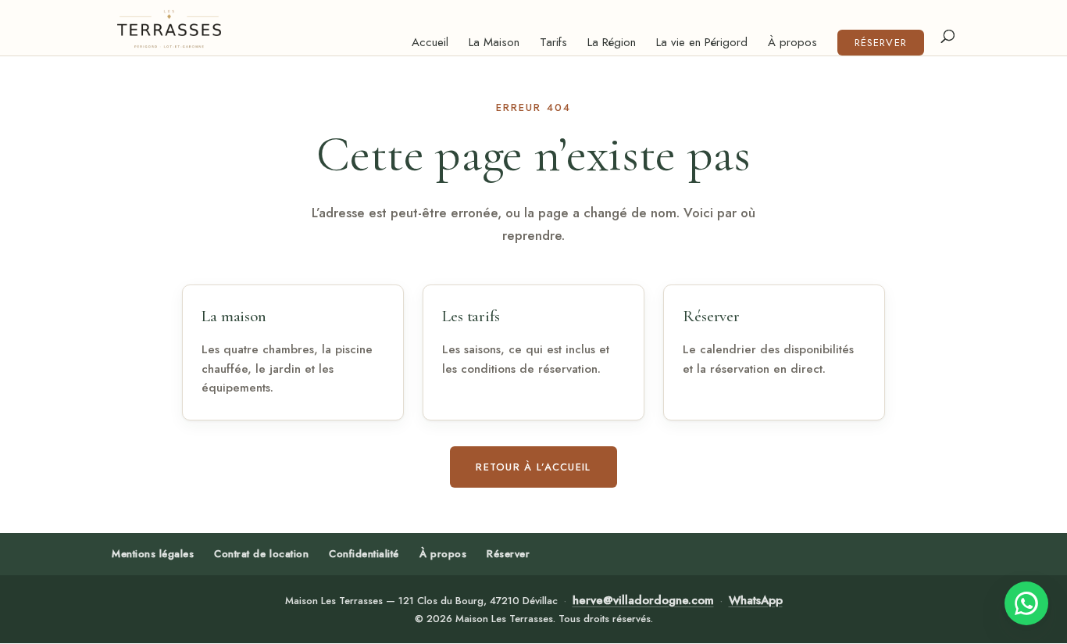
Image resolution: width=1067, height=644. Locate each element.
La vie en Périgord (702, 44)
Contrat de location (261, 553)
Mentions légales (153, 553)
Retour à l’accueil (533, 467)
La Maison (494, 44)
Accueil (430, 44)
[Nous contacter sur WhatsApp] (1026, 603)
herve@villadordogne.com (643, 600)
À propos (792, 44)
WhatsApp (756, 600)
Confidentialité (364, 553)
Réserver (880, 42)
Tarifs (553, 44)
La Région (611, 44)
